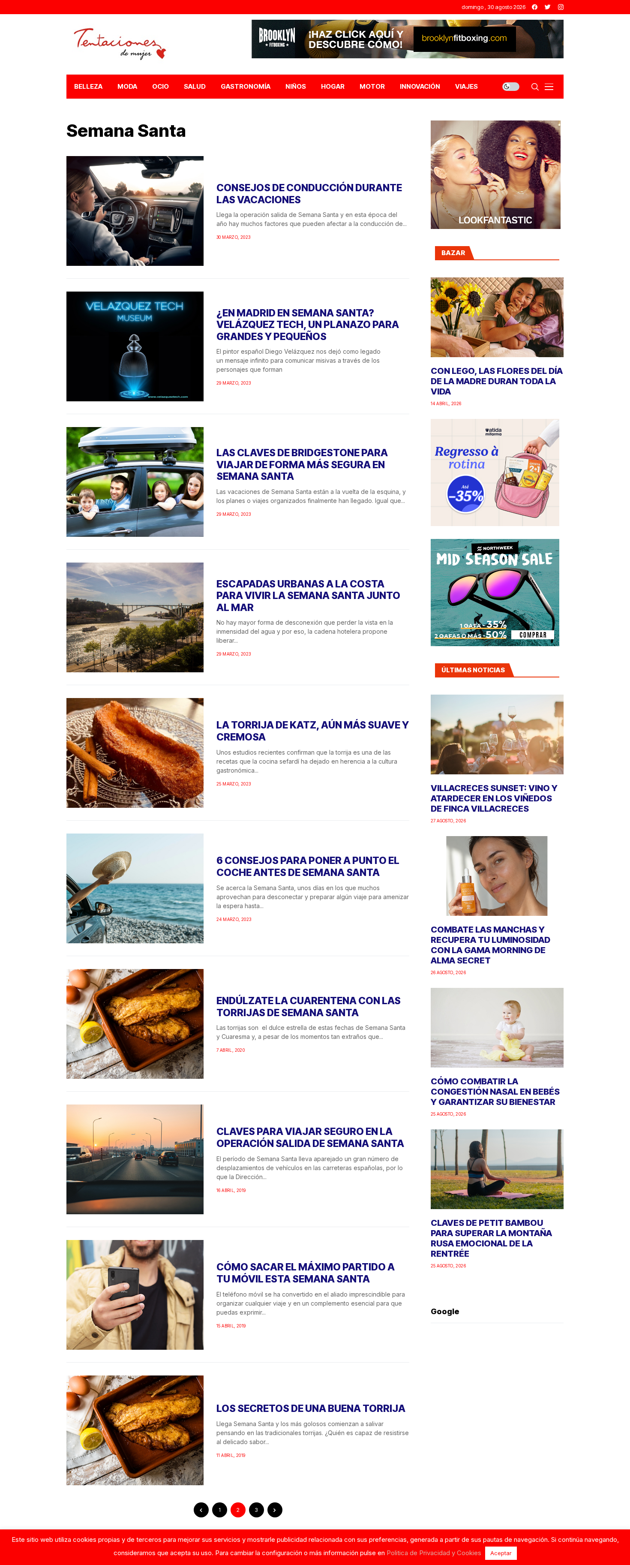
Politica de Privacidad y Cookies (434, 1553)
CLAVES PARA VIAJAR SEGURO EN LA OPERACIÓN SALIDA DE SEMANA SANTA (310, 1138)
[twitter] (548, 7)
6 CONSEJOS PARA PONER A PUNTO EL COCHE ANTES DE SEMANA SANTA (307, 867)
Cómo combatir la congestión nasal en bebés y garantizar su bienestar (495, 1091)
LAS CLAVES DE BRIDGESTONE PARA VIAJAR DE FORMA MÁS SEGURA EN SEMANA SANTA (302, 464)
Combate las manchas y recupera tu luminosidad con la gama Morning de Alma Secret (490, 945)
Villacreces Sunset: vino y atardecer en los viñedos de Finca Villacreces (494, 798)
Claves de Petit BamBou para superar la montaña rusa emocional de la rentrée (491, 1238)
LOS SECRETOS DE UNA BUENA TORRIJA (310, 1408)
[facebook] (534, 7)
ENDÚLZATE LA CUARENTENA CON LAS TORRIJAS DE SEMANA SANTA (308, 1007)
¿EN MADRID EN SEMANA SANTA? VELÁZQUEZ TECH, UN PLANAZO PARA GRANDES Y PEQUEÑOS (307, 325)
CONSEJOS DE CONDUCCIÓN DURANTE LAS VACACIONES (309, 194)
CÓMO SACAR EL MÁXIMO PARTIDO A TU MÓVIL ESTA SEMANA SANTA (305, 1273)
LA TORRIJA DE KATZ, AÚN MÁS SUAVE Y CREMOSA (312, 731)
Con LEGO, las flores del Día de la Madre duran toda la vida (497, 381)
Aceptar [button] (501, 1553)
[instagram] (561, 7)
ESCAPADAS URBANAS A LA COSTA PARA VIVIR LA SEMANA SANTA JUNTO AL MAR (308, 596)
